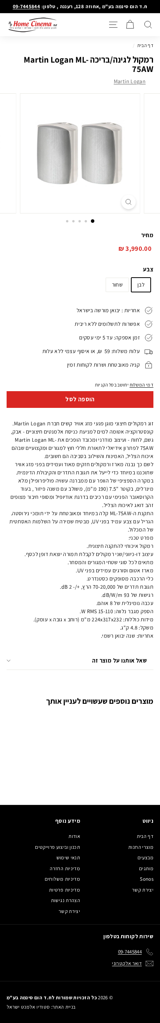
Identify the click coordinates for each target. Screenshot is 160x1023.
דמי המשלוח (142, 385)
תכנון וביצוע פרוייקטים (57, 847)
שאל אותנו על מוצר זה (119, 660)
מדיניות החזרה (65, 868)
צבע (148, 269)
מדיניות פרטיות (64, 890)
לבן (140, 284)
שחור (117, 284)
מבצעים (145, 857)
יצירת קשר (142, 890)
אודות (74, 836)
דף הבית (145, 45)
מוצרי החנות (140, 847)
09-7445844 (26, 6)
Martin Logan (130, 81)
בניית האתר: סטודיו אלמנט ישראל (41, 1007)
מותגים (146, 868)
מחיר (147, 235)
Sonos (146, 879)
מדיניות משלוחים (62, 879)
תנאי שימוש (68, 857)
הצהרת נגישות (65, 900)
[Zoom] (129, 202)
